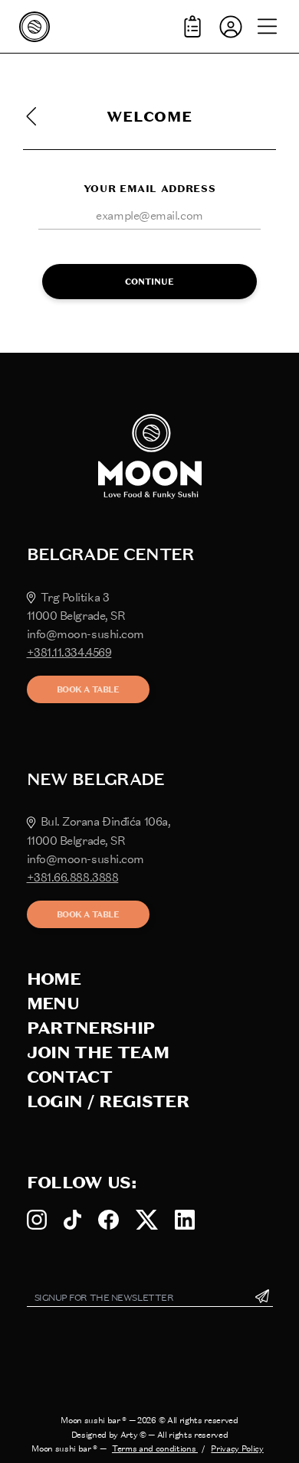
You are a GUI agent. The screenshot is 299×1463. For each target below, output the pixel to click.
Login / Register (108, 1101)
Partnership (91, 1028)
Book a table (88, 689)
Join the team (98, 1052)
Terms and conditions (155, 1448)
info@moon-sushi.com (85, 634)
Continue (149, 281)
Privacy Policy (237, 1448)
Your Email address (150, 188)
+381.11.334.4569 (69, 652)
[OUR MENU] (192, 27)
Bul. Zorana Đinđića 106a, (106, 821)
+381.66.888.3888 (73, 877)
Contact (69, 1077)
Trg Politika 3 (75, 597)
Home (53, 979)
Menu (53, 1003)
